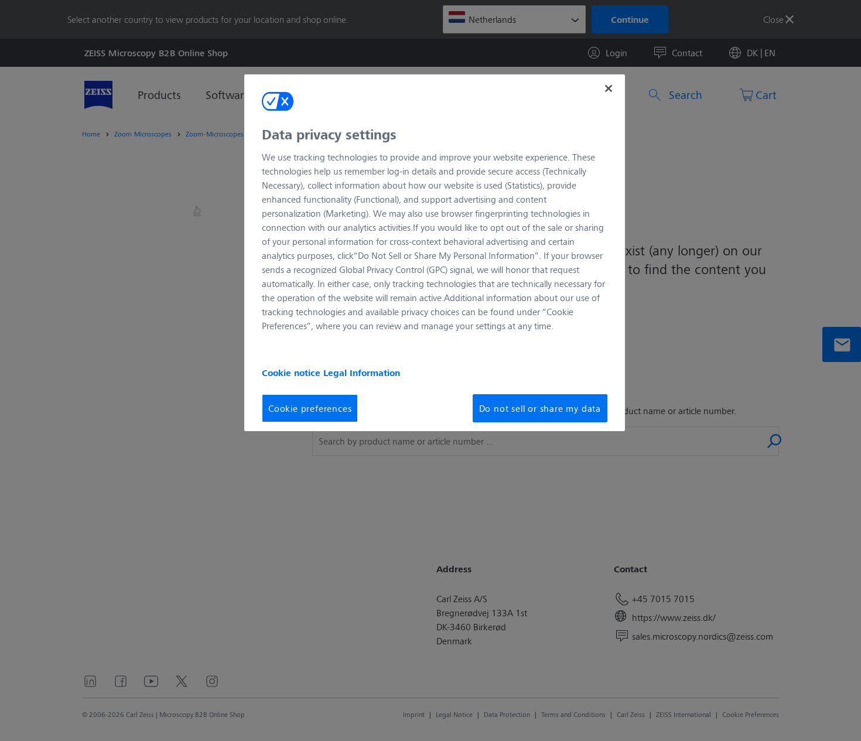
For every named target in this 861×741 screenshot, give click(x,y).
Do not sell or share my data (540, 408)
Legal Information (361, 372)
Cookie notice (292, 372)
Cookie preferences (309, 408)
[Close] (608, 88)
